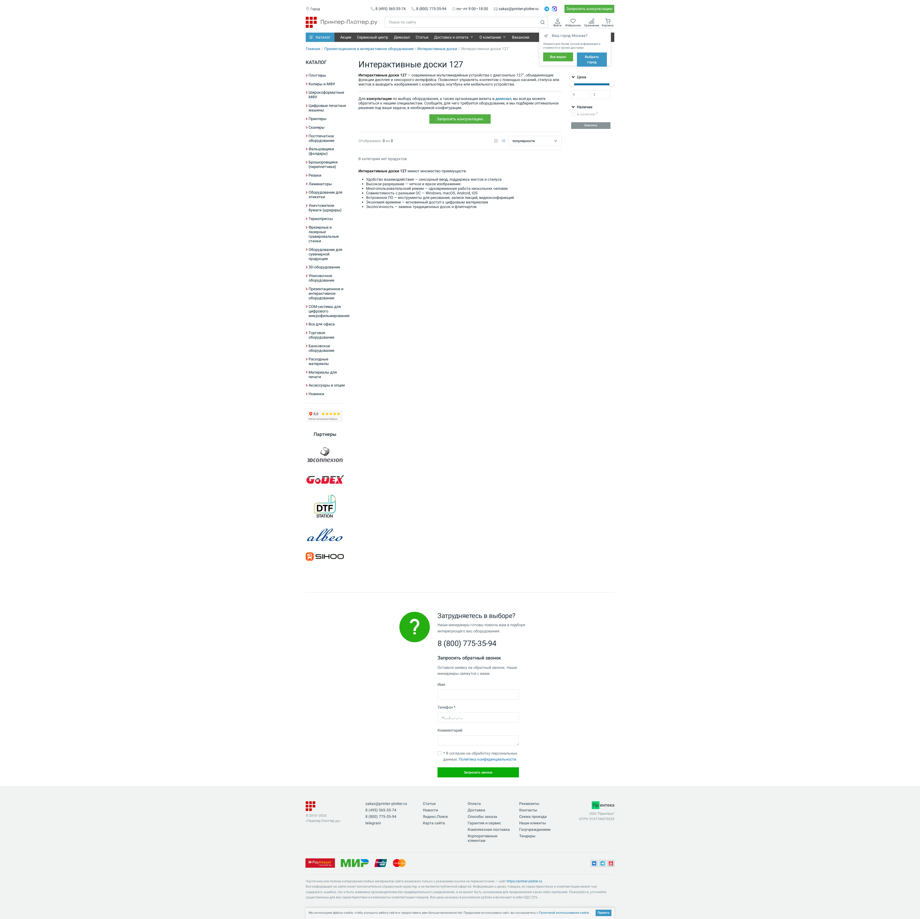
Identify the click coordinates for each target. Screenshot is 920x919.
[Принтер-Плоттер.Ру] (341, 22)
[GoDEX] (325, 479)
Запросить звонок (478, 772)
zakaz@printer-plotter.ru (519, 9)
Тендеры (527, 836)
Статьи (422, 37)
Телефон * (446, 707)
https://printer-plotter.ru (524, 881)
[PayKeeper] (320, 863)
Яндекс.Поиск (435, 816)
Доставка (476, 810)
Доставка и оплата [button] (451, 37)
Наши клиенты (532, 823)
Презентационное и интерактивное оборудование (369, 48)
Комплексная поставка (489, 829)
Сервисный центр (372, 37)
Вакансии (520, 37)
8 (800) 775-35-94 (431, 9)
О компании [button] (490, 37)
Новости (430, 810)
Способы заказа (482, 816)
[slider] (572, 84)
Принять (604, 912)
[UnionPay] (381, 863)
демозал (503, 98)
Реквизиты (529, 803)
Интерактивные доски (437, 48)
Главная (313, 48)
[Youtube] (611, 863)
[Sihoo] (325, 556)
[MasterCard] (399, 863)
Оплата (474, 803)
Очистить (590, 125)
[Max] (554, 8)
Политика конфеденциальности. (488, 759)
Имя (441, 684)
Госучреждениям (535, 829)
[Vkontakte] (594, 863)
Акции (345, 37)
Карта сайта (434, 823)
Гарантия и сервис (484, 823)
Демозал (402, 37)
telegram (373, 823)
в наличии (587, 113)
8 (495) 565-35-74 (390, 9)
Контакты (528, 810)
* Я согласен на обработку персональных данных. (480, 756)
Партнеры (325, 434)
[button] (320, 37)
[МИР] (354, 863)
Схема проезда (533, 816)
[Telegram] (546, 8)
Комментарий (449, 730)
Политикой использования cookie (564, 912)
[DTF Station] (325, 506)
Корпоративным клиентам (482, 838)
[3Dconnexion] (325, 455)
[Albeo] (325, 535)
